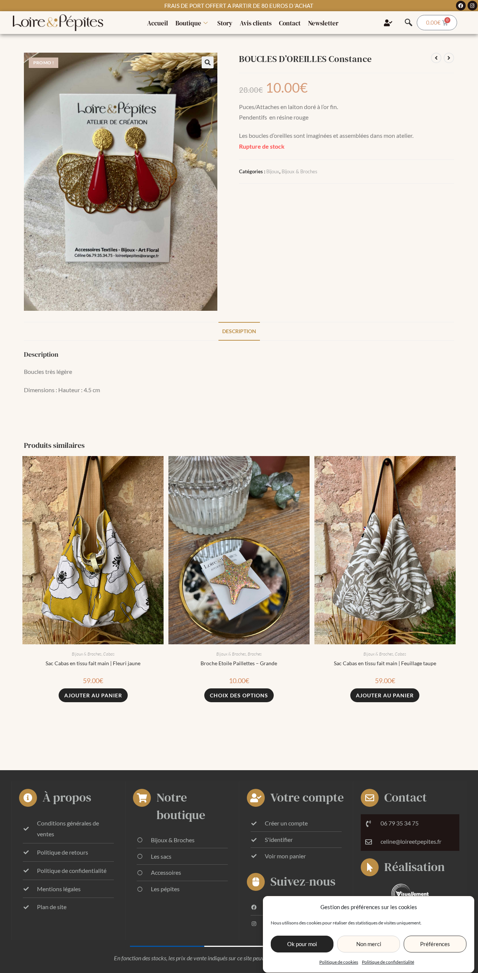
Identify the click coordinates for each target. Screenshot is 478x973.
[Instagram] (472, 5)
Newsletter (323, 23)
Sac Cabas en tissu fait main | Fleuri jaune (93, 663)
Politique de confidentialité (388, 962)
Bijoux (272, 171)
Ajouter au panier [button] (93, 695)
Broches (255, 654)
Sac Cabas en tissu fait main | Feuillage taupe (385, 663)
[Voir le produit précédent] (436, 58)
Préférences (435, 944)
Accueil (157, 23)
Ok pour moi (302, 944)
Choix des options (239, 695)
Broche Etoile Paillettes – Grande (239, 663)
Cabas (109, 654)
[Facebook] (461, 5)
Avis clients (255, 23)
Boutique (188, 23)
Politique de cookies (338, 962)
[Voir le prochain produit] (449, 58)
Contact (290, 23)
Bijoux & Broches (299, 171)
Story (224, 23)
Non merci (368, 944)
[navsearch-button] (408, 22)
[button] (208, 62)
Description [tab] (239, 331)
